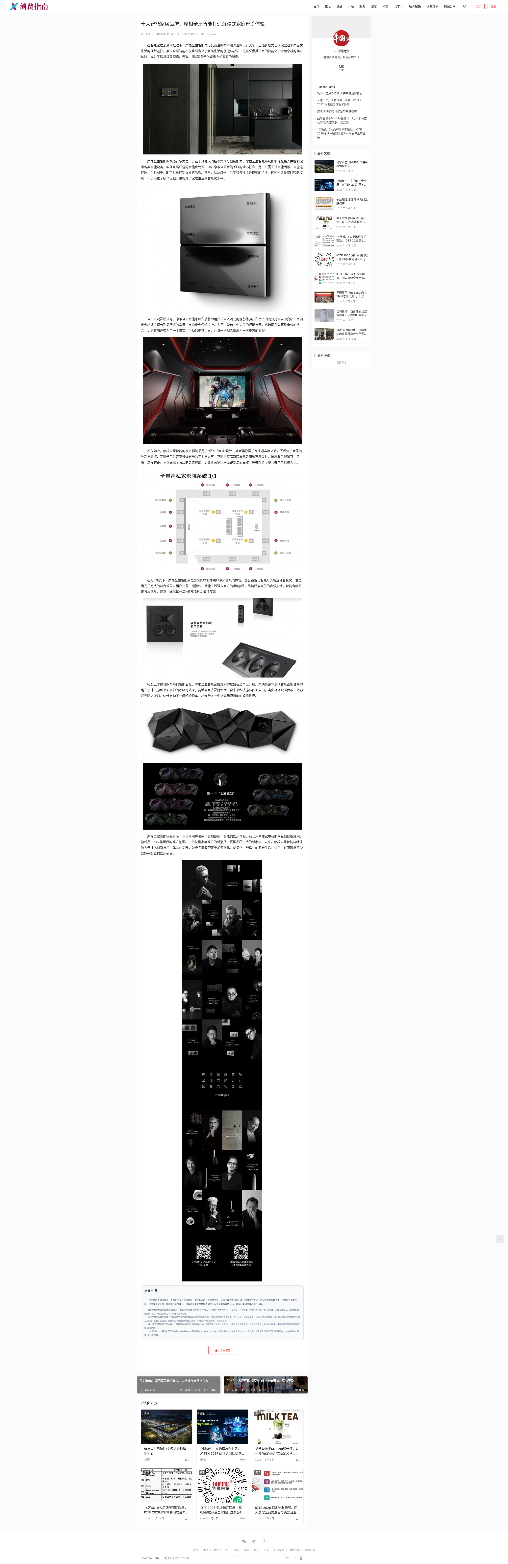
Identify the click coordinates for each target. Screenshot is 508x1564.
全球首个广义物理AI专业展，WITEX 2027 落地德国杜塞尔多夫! (222, 1451)
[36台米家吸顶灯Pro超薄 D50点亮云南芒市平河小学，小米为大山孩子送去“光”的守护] (324, 330)
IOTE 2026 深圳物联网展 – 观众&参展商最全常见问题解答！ (221, 1510)
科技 (385, 6)
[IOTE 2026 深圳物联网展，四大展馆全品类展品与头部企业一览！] (277, 1485)
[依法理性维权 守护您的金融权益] (324, 199)
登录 (479, 6)
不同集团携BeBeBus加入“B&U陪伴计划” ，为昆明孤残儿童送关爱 (351, 296)
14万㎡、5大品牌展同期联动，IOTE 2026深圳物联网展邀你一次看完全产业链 (166, 1510)
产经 (351, 6)
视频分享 (450, 6)
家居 (374, 6)
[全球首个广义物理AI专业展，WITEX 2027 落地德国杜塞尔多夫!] (222, 1427)
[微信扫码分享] (157, 1558)
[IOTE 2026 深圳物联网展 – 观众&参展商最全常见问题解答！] (222, 1485)
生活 (328, 6)
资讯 (147, 34)
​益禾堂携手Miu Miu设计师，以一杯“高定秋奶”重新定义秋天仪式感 (277, 1451)
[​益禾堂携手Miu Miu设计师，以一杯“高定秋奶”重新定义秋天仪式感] (277, 1427)
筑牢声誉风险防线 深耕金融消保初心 (165, 1451)
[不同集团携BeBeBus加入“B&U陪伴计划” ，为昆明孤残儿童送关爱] (324, 292)
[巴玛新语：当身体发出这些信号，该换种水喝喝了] (324, 311)
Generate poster (178, 1558)
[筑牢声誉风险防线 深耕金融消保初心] (166, 1427)
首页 (316, 6)
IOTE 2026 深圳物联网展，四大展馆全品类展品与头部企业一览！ (277, 1510)
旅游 (362, 6)
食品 (339, 6)
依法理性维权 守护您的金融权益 (337, 111)
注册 (493, 6)
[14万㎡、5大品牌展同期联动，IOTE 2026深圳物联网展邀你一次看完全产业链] (166, 1485)
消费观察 (432, 6)
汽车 (397, 6)
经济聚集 (415, 6)
